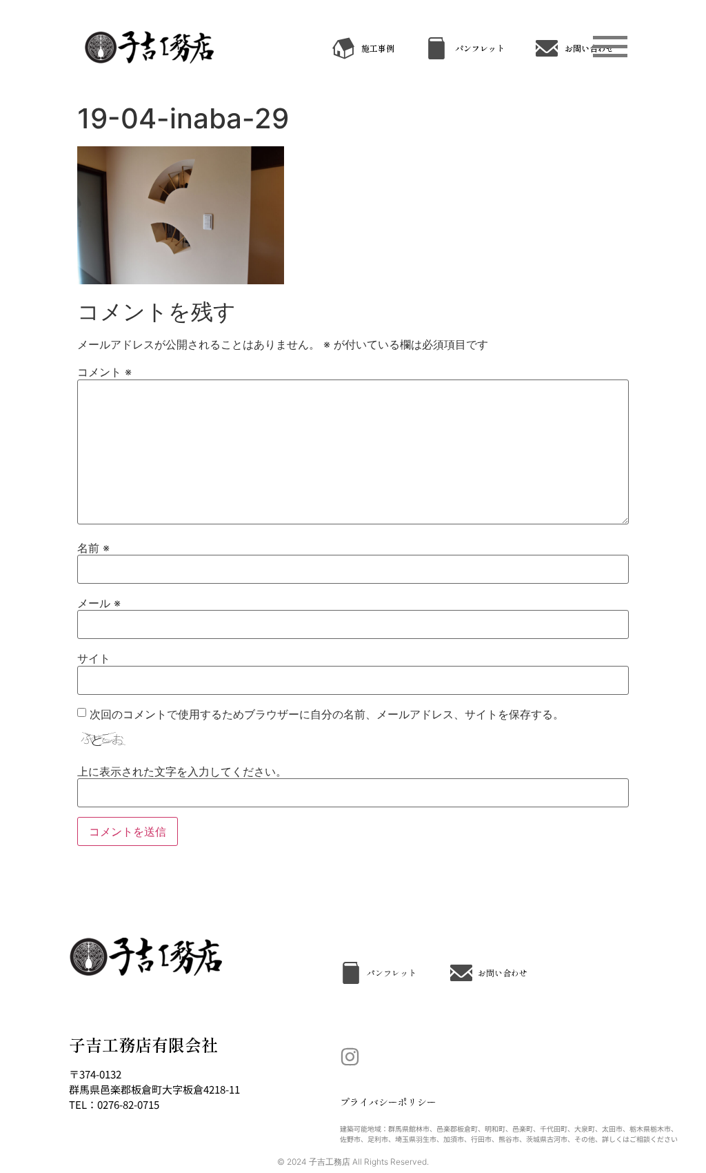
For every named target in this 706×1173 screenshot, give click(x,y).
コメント (104, 371)
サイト (93, 658)
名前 (93, 547)
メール (99, 603)
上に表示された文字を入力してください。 (182, 771)
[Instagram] (350, 1057)
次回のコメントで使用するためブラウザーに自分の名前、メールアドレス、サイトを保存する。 (327, 714)
